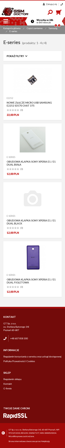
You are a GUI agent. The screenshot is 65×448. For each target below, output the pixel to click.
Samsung (53, 28)
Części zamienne (34, 28)
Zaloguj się (51, 4)
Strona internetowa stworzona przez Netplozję (29, 441)
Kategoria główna (11, 28)
